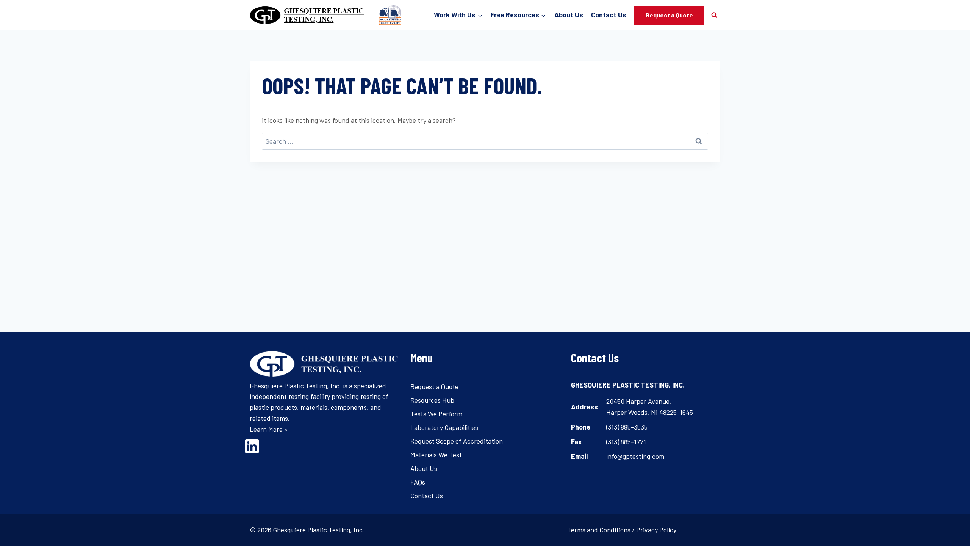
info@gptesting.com (635, 456)
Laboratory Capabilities (444, 427)
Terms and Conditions (598, 530)
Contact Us (608, 15)
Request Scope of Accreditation (456, 441)
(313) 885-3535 (627, 427)
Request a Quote (669, 15)
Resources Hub (432, 400)
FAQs (417, 482)
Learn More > (269, 429)
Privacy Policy (656, 530)
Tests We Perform (436, 414)
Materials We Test (436, 454)
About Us (568, 15)
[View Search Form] (714, 15)
